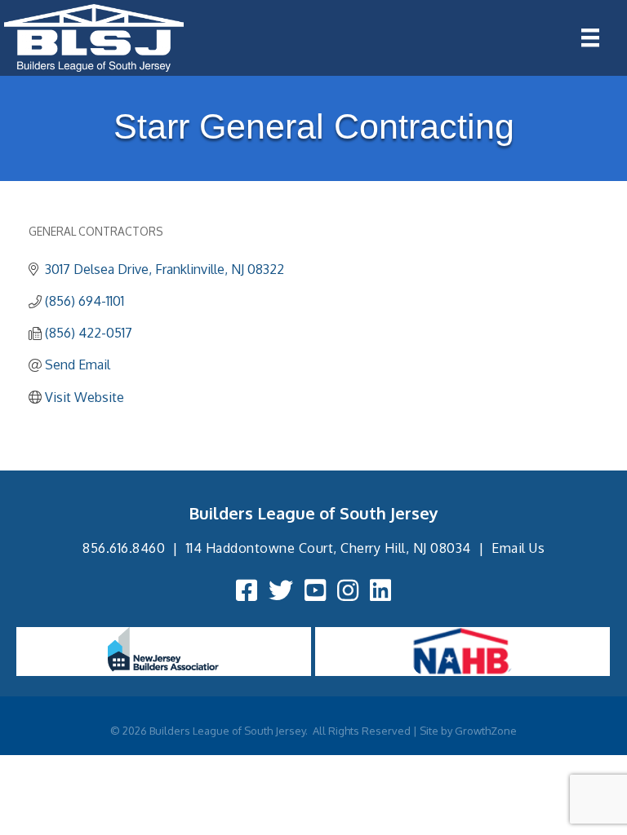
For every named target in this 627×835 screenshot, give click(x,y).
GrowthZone (486, 730)
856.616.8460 (123, 548)
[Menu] (590, 37)
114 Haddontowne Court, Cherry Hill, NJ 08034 (328, 548)
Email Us (518, 548)
